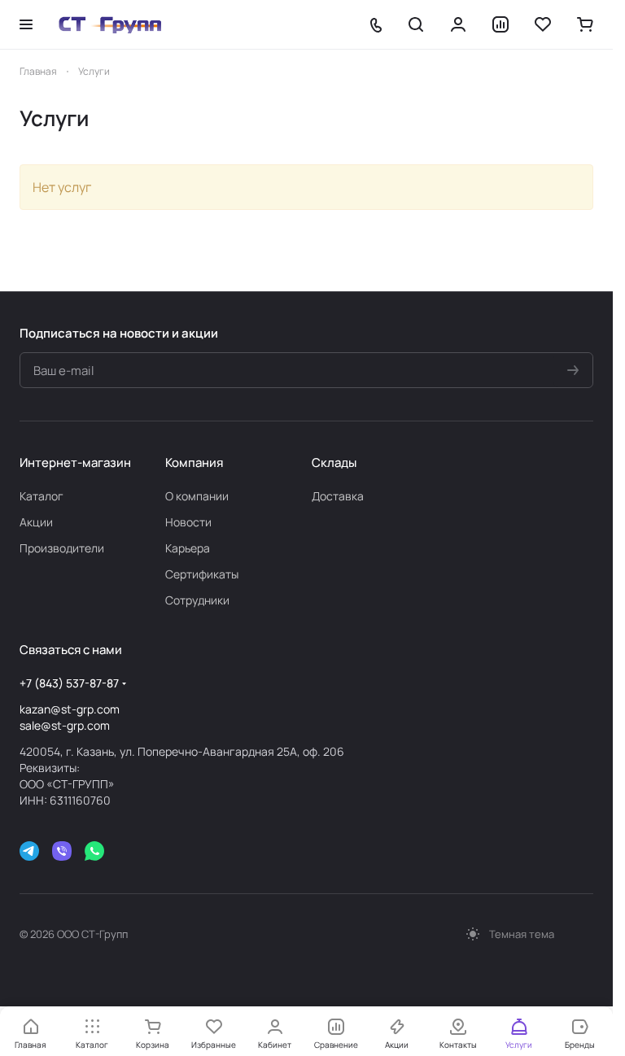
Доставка (338, 496)
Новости (188, 522)
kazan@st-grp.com (70, 709)
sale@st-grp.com (65, 725)
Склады (334, 462)
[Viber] (62, 851)
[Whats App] (94, 851)
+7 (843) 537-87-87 (69, 683)
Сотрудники (197, 600)
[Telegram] (29, 851)
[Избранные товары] (543, 24)
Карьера (187, 548)
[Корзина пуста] (585, 24)
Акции (36, 522)
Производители (62, 548)
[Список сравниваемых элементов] (500, 24)
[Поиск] (416, 24)
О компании (197, 496)
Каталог (41, 496)
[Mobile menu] (26, 24)
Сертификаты (201, 574)
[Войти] (458, 24)
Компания (194, 462)
